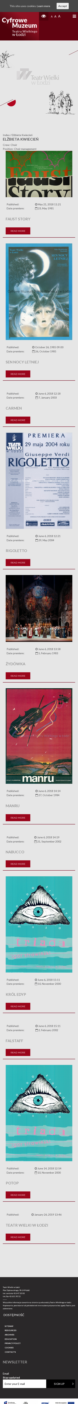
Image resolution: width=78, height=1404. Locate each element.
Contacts (10, 1352)
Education (11, 1339)
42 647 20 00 (19, 1293)
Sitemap (9, 1326)
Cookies (9, 1347)
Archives (9, 1335)
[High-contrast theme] (43, 16)
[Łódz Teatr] (19, 26)
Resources (10, 1330)
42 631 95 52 (15, 1296)
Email (11, 1374)
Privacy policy (13, 1343)
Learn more (43, 6)
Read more (18, 230)
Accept (62, 6)
